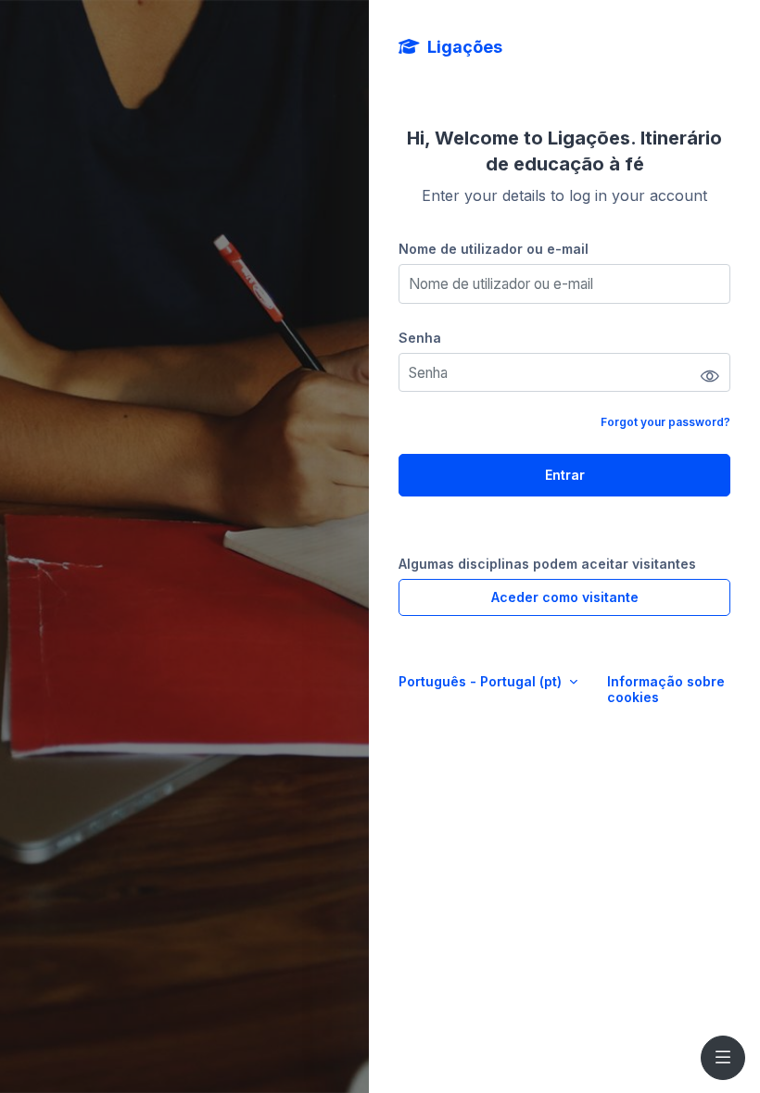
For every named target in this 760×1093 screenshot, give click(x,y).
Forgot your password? (665, 422)
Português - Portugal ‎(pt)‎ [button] (482, 681)
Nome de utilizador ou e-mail (494, 249)
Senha (420, 337)
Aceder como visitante (565, 597)
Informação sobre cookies (666, 689)
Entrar (565, 475)
